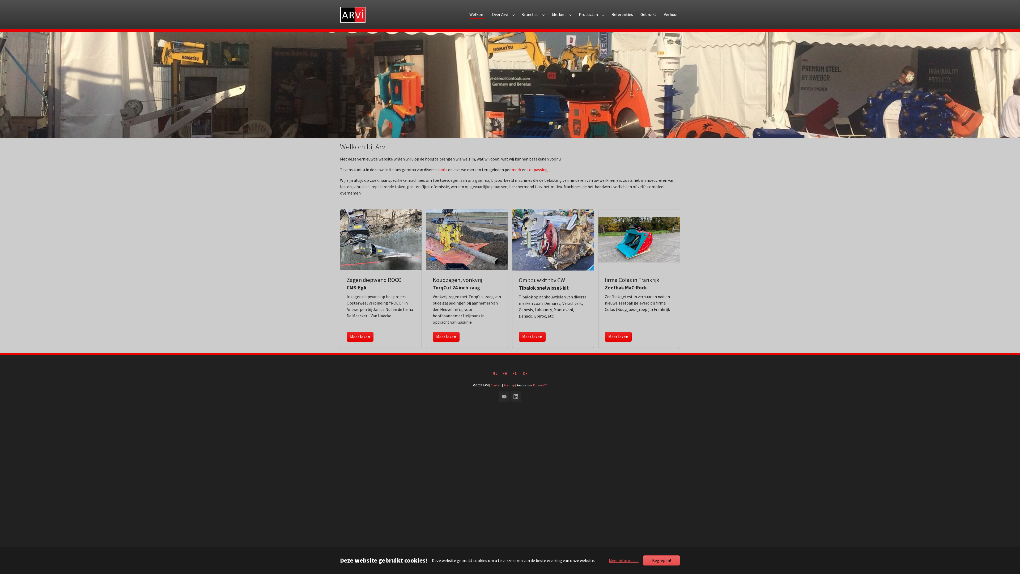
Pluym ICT (540, 385)
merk (516, 169)
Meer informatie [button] (624, 560)
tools (442, 169)
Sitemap (509, 385)
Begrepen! (661, 560)
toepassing (537, 169)
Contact (496, 385)
